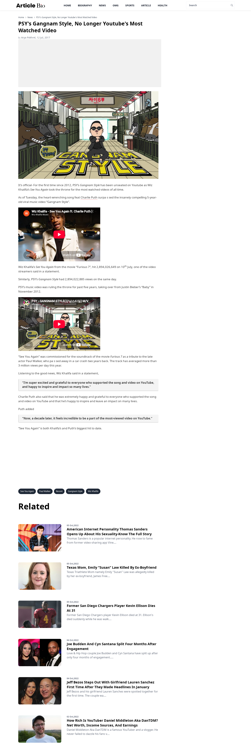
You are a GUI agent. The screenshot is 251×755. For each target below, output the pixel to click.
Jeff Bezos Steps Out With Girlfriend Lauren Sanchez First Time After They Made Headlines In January (110, 684)
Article (146, 5)
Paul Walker (45, 491)
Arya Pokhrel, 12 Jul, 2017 (34, 37)
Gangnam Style (75, 491)
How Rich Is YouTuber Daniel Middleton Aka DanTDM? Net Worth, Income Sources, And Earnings (112, 723)
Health (162, 5)
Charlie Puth (89, 197)
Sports (129, 5)
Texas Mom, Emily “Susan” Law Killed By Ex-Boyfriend (112, 567)
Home (67, 5)
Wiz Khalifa (93, 491)
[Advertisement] (89, 63)
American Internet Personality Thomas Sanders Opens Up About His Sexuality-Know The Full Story (109, 531)
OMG (115, 5)
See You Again (27, 491)
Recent (59, 491)
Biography (85, 5)
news (30, 17)
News (102, 5)
